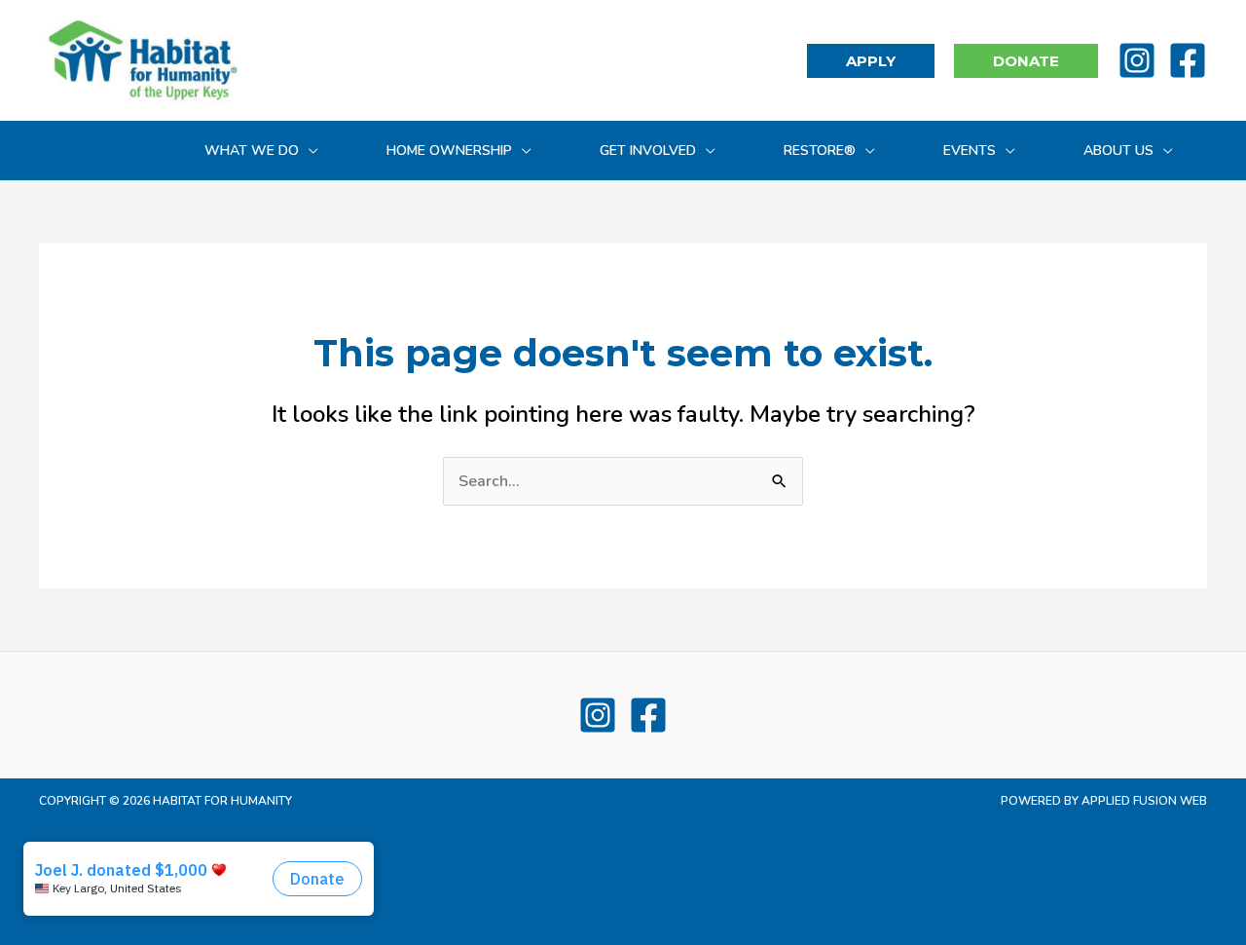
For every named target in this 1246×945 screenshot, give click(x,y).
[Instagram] (1137, 60)
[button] (870, 61)
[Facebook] (1187, 60)
